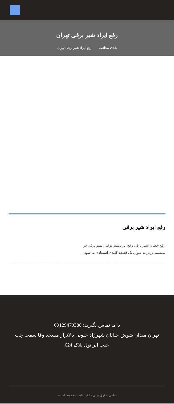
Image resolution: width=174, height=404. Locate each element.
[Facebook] (93, 360)
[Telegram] (91, 360)
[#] (88, 360)
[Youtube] (80, 360)
